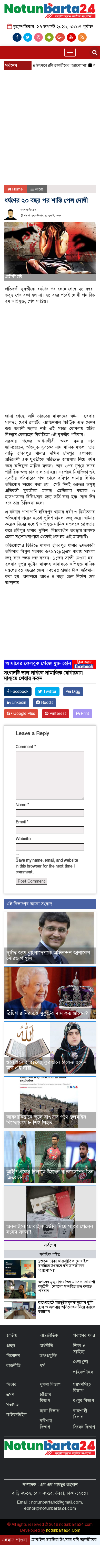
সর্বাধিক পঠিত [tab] (50, 1254)
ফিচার (11, 1384)
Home (17, 189)
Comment (26, 746)
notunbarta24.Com (63, 1530)
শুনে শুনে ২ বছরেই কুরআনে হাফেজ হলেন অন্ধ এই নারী (46, 1065)
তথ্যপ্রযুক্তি (48, 1355)
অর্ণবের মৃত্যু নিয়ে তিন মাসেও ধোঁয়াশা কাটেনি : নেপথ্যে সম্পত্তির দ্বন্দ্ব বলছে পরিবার (66, 1286)
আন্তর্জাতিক (49, 1335)
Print (84, 713)
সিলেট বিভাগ (84, 1427)
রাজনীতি (13, 1365)
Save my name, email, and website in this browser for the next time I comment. (47, 866)
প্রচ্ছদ (10, 1345)
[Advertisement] (50, 115)
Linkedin (18, 702)
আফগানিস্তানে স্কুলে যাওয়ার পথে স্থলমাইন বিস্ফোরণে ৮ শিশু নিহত (46, 1120)
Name (22, 804)
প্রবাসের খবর (84, 1335)
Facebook (18, 691)
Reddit (46, 702)
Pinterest (57, 713)
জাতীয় (11, 1335)
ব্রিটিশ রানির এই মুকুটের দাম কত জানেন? (47, 1013)
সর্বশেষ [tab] (50, 1245)
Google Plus (23, 713)
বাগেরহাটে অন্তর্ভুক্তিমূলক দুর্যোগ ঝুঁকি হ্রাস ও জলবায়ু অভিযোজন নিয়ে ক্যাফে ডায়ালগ (66, 1307)
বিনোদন (13, 1355)
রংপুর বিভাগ (83, 1400)
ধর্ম (42, 1365)
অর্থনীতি (46, 1345)
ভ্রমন (10, 1394)
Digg (75, 691)
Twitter (49, 691)
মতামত (12, 1404)
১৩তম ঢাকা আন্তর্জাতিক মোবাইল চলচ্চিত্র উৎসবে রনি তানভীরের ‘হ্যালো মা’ (63, 1266)
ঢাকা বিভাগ (49, 1411)
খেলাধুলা (80, 1361)
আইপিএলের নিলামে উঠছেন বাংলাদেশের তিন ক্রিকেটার (50, 1175)
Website (23, 838)
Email (22, 822)
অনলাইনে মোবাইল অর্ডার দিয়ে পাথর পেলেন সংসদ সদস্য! (49, 1229)
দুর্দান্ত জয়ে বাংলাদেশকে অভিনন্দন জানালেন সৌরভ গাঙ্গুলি (48, 956)
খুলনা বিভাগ (50, 1384)
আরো (39, 189)
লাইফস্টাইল (83, 1372)
